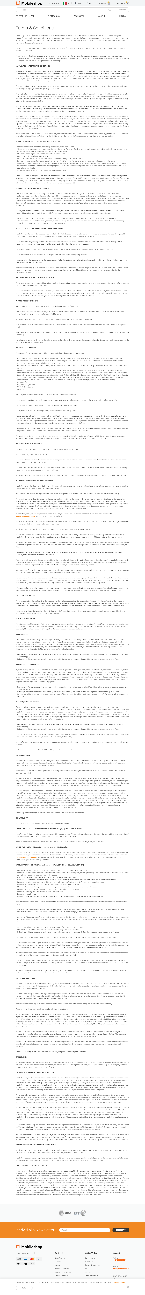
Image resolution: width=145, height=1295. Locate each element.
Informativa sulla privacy (63, 1272)
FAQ (86, 1269)
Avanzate (122, 10)
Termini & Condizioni (62, 1269)
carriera (57, 1265)
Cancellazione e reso (92, 1276)
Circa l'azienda (60, 1258)
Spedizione (89, 1261)
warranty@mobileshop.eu (25, 516)
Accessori (79, 16)
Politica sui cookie (61, 1276)
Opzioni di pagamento (93, 1265)
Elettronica (54, 16)
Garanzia (88, 1272)
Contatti (58, 1261)
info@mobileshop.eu (121, 1269)
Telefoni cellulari (25, 16)
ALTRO (32, 1263)
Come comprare (90, 1258)
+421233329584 (53, 3)
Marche (101, 16)
